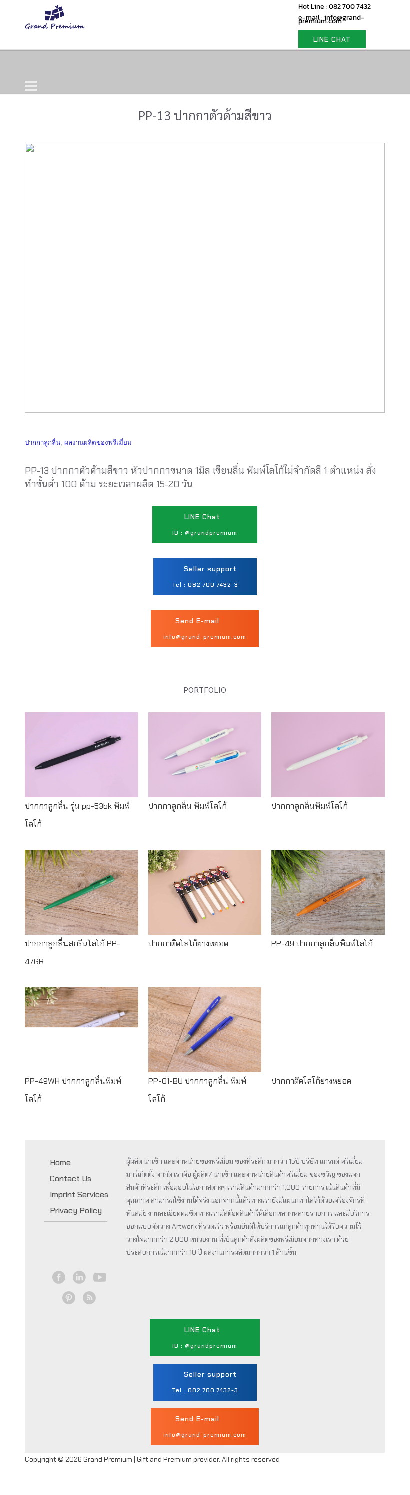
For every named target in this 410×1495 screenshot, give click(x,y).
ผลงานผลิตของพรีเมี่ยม (98, 442)
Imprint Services (79, 1195)
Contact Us (279, 65)
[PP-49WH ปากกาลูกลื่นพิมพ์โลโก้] (81, 1048)
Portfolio (216, 65)
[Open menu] (31, 86)
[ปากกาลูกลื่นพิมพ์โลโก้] (328, 764)
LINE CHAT (332, 39)
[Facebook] (58, 1277)
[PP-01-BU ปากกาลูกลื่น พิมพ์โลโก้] (205, 1048)
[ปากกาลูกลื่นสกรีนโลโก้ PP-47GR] (81, 910)
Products (102, 65)
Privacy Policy (76, 1211)
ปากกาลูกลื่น (42, 442)
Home (48, 65)
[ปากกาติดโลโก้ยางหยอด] (205, 901)
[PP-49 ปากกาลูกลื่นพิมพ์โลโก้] (328, 901)
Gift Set (159, 65)
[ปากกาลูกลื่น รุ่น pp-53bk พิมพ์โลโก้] (81, 773)
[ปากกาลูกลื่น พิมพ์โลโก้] (205, 764)
